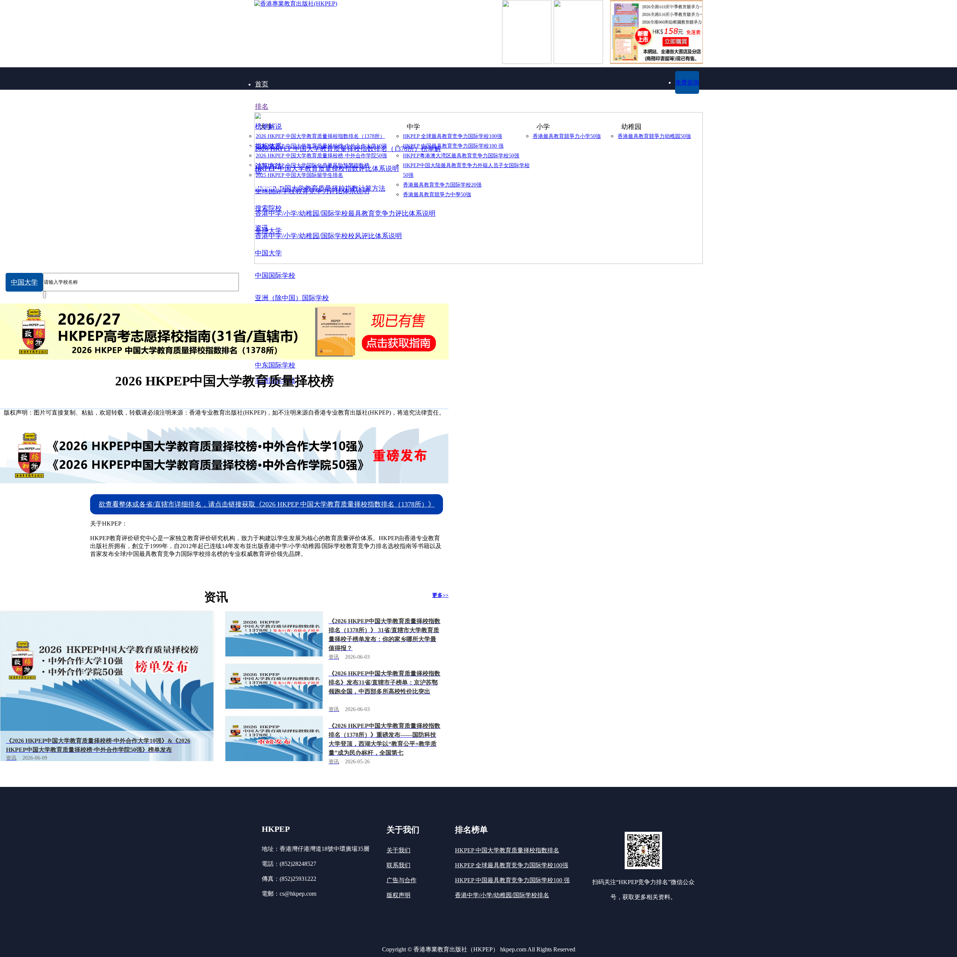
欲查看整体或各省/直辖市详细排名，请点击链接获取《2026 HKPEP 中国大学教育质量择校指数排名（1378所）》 (267, 504)
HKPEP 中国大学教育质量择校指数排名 (507, 850)
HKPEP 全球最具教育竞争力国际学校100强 (511, 865)
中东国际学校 (275, 365)
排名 (261, 106)
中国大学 (24, 282)
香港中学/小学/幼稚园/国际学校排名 (502, 895)
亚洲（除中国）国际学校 (292, 298)
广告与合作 (401, 880)
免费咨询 (687, 82)
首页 (261, 84)
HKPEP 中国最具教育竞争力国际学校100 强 (512, 880)
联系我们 (398, 865)
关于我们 (398, 850)
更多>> (440, 595)
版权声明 (398, 895)
